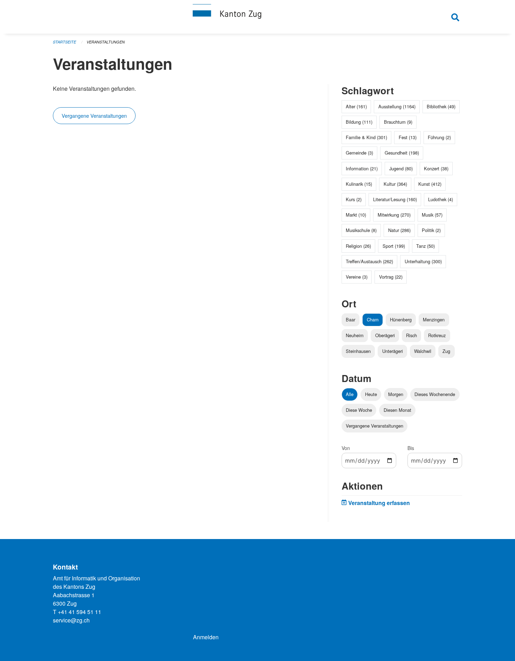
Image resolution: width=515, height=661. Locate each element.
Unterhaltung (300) (423, 261)
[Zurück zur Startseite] (257, 17)
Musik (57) (432, 214)
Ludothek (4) (440, 199)
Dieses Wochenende (434, 394)
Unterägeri (392, 351)
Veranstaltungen (106, 42)
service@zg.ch (71, 620)
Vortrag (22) (391, 276)
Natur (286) (399, 230)
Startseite (64, 42)
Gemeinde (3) (359, 152)
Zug (446, 351)
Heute (371, 394)
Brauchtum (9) (398, 121)
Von (346, 447)
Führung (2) (439, 137)
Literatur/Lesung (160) (395, 199)
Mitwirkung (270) (394, 214)
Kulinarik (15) (359, 183)
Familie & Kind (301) (366, 137)
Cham (373, 319)
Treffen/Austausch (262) (369, 261)
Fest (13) (408, 137)
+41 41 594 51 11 (79, 612)
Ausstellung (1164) (397, 106)
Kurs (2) (354, 199)
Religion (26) (358, 246)
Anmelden (206, 637)
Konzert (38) (436, 168)
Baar (350, 319)
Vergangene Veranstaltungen (94, 115)
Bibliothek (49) (441, 106)
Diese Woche (359, 410)
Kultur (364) (395, 183)
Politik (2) (431, 230)
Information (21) (362, 168)
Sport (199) (394, 246)
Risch (411, 335)
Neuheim (355, 335)
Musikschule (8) (361, 230)
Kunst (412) (429, 183)
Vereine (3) (357, 276)
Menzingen (434, 319)
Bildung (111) (359, 121)
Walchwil (422, 351)
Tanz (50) (425, 246)
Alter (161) (356, 106)
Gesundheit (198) (402, 152)
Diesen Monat (397, 410)
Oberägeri (385, 335)
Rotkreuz (437, 335)
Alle (349, 394)
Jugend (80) (401, 168)
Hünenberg (401, 319)
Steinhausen (358, 351)
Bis (410, 447)
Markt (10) (356, 214)
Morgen (395, 394)
